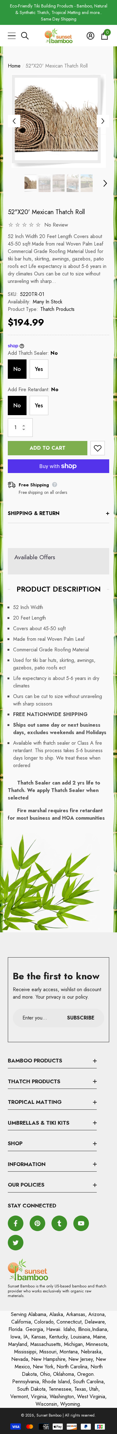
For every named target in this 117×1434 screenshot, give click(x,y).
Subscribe (81, 1017)
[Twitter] (15, 1242)
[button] (25, 35)
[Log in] (90, 35)
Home (14, 65)
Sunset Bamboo (49, 1415)
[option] (58, 12)
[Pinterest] (37, 1223)
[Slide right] (103, 121)
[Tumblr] (59, 1223)
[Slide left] (14, 121)
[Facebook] (15, 1223)
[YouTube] (81, 1223)
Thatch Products (57, 309)
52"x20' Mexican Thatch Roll (46, 212)
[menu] (12, 36)
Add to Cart (48, 448)
